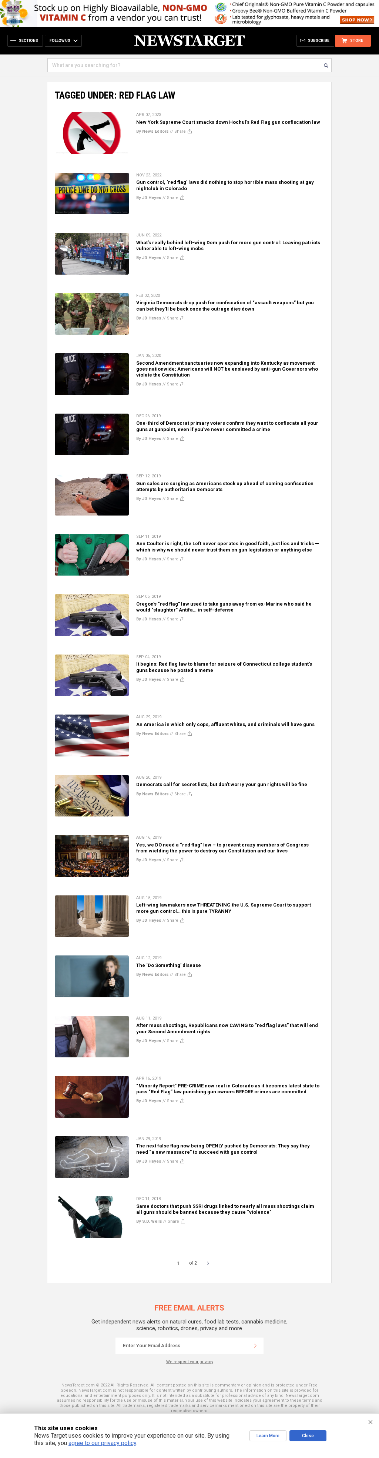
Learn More (267, 1435)
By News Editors (152, 131)
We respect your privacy (189, 1361)
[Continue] (255, 1346)
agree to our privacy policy (102, 1443)
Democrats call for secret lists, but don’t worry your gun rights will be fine (221, 784)
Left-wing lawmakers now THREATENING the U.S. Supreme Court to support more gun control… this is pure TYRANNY (223, 908)
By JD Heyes (148, 197)
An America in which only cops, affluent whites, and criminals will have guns (225, 724)
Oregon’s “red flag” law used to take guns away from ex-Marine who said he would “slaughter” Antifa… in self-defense (224, 607)
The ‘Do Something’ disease (168, 965)
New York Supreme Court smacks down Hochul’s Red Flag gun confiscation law (228, 122)
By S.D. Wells (149, 1221)
